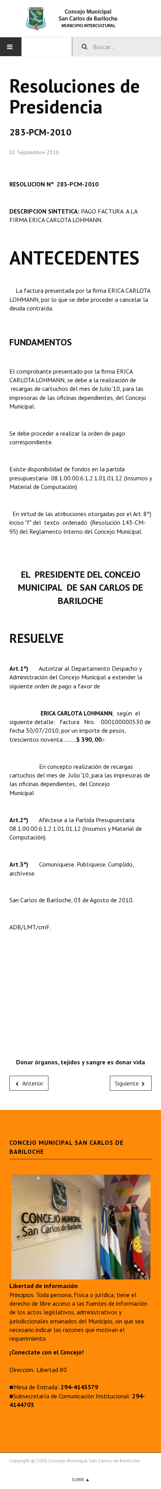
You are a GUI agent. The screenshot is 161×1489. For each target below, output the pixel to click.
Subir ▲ (81, 1479)
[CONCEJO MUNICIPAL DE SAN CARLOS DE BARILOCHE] (80, 18)
